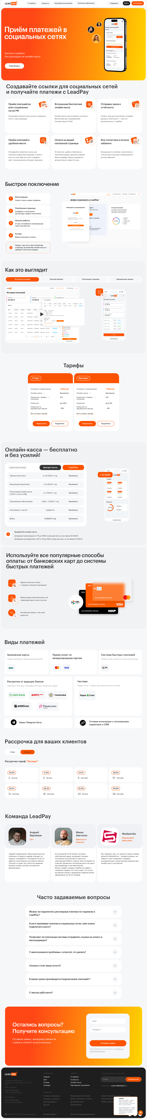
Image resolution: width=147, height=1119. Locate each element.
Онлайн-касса (75, 1082)
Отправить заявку (108, 1043)
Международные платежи (80, 1096)
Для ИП (46, 1105)
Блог (45, 1080)
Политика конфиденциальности (82, 1114)
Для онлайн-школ (77, 1102)
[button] (45, 315)
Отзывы (46, 1082)
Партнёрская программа (80, 1085)
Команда (46, 1085)
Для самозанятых (50, 1102)
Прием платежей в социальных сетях (115, 1096)
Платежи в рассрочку (51, 1096)
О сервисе (74, 1077)
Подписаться (133, 1079)
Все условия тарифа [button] (39, 413)
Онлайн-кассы (75, 1105)
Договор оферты (50, 1114)
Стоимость (74, 1080)
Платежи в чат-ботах (51, 1099)
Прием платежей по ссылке (81, 1099)
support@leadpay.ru (119, 1086)
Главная (46, 1077)
